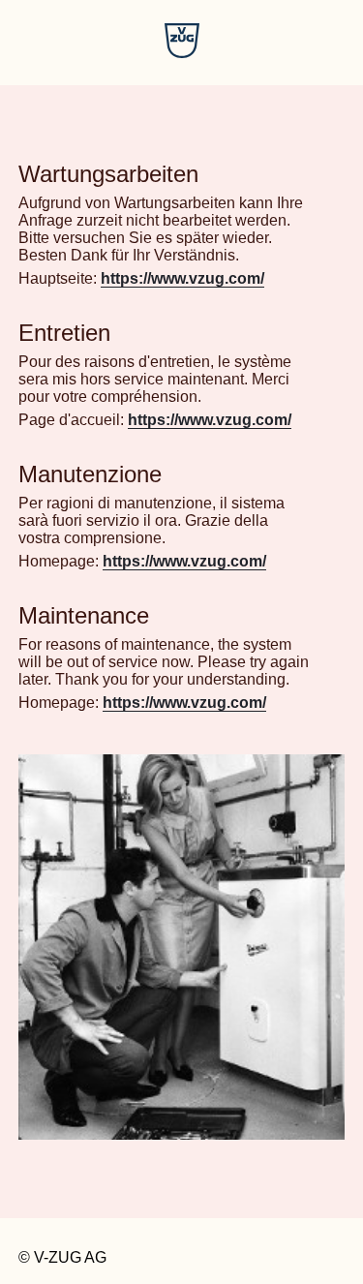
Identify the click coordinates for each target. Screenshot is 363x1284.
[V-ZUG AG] (182, 53)
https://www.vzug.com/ (182, 278)
